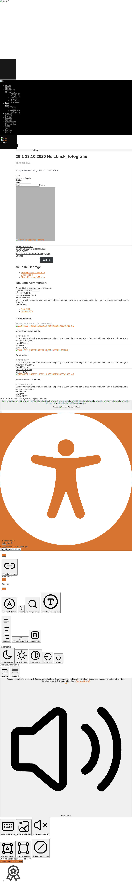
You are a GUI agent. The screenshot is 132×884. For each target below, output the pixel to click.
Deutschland (27, 275)
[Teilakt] (23, 182)
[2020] (23, 176)
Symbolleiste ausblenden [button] (10, 549)
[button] (1, 411)
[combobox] (66, 405)
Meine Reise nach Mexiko (33, 272)
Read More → (22, 343)
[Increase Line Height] (4, 579)
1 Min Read (22, 348)
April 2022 (25, 309)
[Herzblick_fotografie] (23, 178)
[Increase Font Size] (4, 546)
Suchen (19, 256)
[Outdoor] (23, 180)
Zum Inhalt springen (9, 859)
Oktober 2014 (27, 311)
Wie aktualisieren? (83, 681)
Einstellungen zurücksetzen (11, 861)
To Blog (34, 150)
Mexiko (20, 345)
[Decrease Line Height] (4, 589)
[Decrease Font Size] (4, 555)
